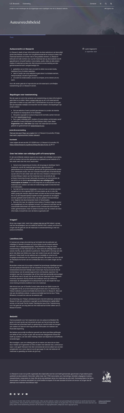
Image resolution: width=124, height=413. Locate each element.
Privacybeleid (103, 403)
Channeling (27, 4)
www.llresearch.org (24, 117)
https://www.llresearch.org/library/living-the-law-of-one (29, 145)
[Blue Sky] (19, 394)
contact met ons (35, 100)
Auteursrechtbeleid (104, 401)
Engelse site (110, 8)
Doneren (93, 4)
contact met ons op (39, 223)
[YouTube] (27, 394)
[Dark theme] (100, 3)
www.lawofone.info (27, 247)
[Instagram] (15, 394)
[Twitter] (23, 394)
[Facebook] (11, 394)
